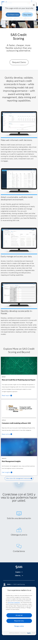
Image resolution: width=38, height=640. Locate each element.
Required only (19, 621)
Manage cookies (19, 626)
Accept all (19, 615)
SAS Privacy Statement (14, 602)
